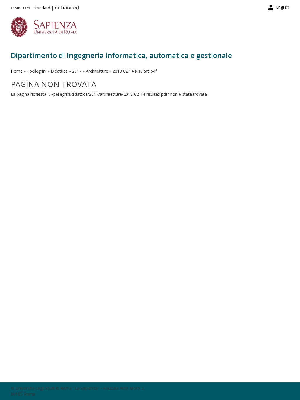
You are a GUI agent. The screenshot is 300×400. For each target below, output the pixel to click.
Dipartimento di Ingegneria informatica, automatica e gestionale (121, 55)
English (282, 7)
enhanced (67, 8)
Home (17, 71)
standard (41, 8)
